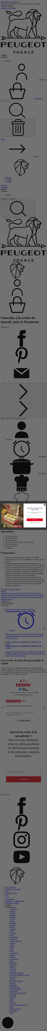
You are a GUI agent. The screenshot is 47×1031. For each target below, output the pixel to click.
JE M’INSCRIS (34, 519)
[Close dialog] (45, 505)
